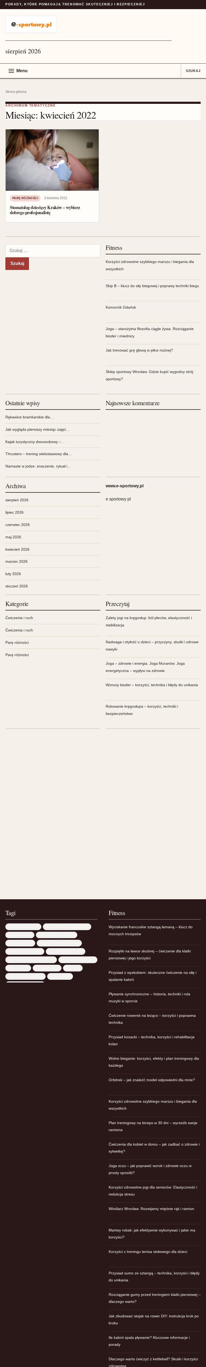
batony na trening (20, 943)
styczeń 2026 (16, 586)
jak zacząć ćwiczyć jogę (78, 959)
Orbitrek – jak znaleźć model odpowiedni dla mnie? (152, 1080)
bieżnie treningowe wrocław (59, 943)
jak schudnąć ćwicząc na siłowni (31, 959)
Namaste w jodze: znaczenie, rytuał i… (38, 466)
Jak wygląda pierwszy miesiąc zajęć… (37, 429)
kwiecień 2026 (17, 549)
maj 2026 (13, 537)
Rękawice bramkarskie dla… (29, 417)
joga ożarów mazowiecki (25, 976)
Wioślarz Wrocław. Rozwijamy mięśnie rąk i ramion (151, 1209)
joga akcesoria (18, 968)
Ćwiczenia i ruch (19, 618)
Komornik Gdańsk (121, 307)
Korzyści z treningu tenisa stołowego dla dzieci (148, 1251)
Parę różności (25, 198)
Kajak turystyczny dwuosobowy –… (35, 442)
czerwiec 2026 (17, 524)
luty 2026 (13, 574)
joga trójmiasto (60, 976)
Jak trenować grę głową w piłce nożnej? (139, 350)
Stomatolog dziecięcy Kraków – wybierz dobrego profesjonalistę (45, 210)
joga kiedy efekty (47, 968)
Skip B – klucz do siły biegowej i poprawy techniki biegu (152, 286)
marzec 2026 (16, 561)
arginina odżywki (20, 935)
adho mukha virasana (23, 926)
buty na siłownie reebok (25, 951)
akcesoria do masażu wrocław (67, 926)
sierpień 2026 (16, 500)
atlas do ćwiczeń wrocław (56, 935)
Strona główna (16, 92)
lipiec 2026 (14, 512)
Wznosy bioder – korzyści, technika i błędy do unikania (152, 685)
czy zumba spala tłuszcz (65, 951)
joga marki (72, 968)
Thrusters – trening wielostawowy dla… (38, 454)
